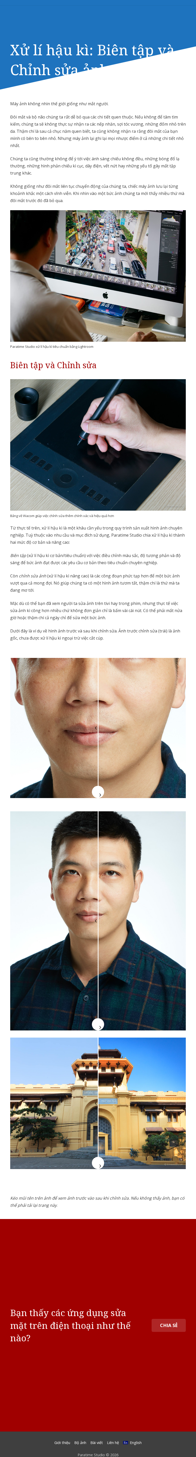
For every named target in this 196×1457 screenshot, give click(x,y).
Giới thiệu (62, 1442)
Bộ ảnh (80, 1442)
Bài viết (96, 1442)
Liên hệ (113, 1442)
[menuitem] (132, 1442)
